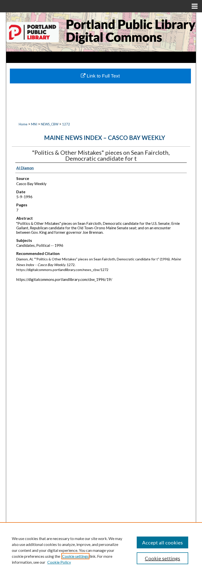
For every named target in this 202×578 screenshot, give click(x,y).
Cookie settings (75, 556)
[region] (101, 550)
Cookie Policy (59, 562)
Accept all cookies (162, 542)
